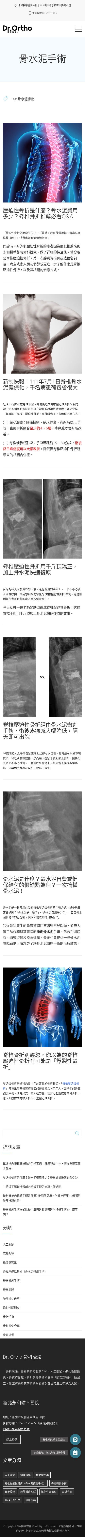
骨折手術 (8, 1317)
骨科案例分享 (11, 1326)
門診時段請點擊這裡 (16, 1429)
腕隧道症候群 (11, 1298)
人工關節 (8, 1244)
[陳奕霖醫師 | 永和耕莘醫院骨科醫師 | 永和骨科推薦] (17, 28)
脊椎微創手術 (11, 1280)
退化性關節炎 (11, 1307)
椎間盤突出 (10, 1262)
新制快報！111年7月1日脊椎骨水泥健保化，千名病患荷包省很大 (42, 384)
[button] (75, 1452)
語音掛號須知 (48, 1423)
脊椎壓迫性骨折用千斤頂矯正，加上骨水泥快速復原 (40, 569)
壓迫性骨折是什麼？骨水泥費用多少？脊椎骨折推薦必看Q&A (40, 213)
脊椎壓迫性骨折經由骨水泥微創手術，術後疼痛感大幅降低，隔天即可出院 (40, 730)
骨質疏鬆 (8, 1335)
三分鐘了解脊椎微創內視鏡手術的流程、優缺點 (32, 1187)
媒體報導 (8, 1253)
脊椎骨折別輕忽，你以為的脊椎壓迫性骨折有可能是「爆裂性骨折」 (40, 1060)
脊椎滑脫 (8, 1289)
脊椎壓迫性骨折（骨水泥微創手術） (25, 1271)
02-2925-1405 (27, 1423)
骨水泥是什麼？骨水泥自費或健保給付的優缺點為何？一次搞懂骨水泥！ (40, 884)
